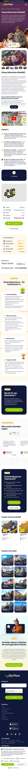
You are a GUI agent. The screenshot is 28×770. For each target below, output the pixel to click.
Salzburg (13, 740)
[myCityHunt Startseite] (8, 4)
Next (16, 459)
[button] (14, 767)
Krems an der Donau (10, 743)
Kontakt (3, 715)
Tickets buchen (15, 410)
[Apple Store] (14, 724)
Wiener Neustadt (12, 742)
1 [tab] (12, 178)
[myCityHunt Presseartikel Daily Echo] (7, 263)
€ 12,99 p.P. (15, 223)
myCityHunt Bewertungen (7, 713)
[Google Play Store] (14, 728)
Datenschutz (4, 717)
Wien (2, 740)
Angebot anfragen (14, 507)
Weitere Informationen (6, 755)
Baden (2, 743)
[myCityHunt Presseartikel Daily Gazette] (21, 264)
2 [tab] (14, 178)
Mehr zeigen (14, 107)
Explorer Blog (4, 711)
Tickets (3, 707)
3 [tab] (15, 178)
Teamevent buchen (14, 502)
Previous (11, 459)
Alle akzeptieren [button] (7, 764)
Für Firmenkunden (14, 228)
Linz (9, 740)
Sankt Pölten (4, 742)
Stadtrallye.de (4, 719)
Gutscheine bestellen (15, 665)
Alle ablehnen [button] (21, 764)
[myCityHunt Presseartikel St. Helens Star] (7, 268)
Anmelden (14, 697)
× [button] (26, 748)
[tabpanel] (14, 174)
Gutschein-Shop (5, 709)
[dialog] (14, 758)
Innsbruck (18, 740)
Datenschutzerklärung (14, 694)
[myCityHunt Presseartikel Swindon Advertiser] (21, 268)
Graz (6, 740)
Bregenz (22, 742)
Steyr (18, 742)
